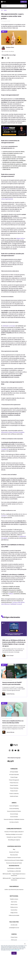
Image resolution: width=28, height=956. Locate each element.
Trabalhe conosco (14, 899)
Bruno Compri (10, 655)
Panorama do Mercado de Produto (14, 863)
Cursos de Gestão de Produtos (14, 811)
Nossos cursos (14, 904)
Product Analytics (14, 785)
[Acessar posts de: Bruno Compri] (3, 655)
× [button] (25, 943)
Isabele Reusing (10, 693)
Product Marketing (14, 788)
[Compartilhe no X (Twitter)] (5, 58)
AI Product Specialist (14, 774)
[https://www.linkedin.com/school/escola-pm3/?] (12, 750)
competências (5, 449)
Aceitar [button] (14, 953)
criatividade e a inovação (8, 326)
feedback (10, 593)
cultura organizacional (7, 199)
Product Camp (14, 937)
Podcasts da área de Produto (14, 857)
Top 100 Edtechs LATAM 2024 (14, 868)
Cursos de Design (14, 814)
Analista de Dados (14, 796)
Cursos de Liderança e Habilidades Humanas (14, 819)
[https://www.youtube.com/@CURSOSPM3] (15, 750)
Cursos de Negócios (14, 805)
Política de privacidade (14, 915)
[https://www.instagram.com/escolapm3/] (9, 750)
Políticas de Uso (14, 907)
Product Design (14, 777)
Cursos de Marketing (14, 808)
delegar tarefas (20, 238)
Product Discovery (14, 782)
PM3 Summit (14, 940)
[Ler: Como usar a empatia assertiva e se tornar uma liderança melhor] (14, 709)
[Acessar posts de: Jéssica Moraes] (3, 732)
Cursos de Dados (14, 816)
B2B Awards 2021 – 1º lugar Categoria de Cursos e (14, 878)
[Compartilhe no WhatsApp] (8, 58)
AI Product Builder (14, 771)
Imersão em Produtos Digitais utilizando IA (14, 831)
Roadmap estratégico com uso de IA (14, 834)
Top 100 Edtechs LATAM (12, 871)
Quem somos (14, 901)
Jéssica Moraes (10, 732)
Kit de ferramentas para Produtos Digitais (14, 860)
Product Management (14, 780)
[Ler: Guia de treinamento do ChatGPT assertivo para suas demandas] (14, 671)
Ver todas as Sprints (14, 822)
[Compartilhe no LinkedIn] (2, 58)
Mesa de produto (14, 854)
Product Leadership (14, 793)
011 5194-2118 (14, 925)
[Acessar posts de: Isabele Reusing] (3, 693)
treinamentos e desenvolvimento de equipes (12, 432)
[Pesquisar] (25, 6)
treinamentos (14, 880)
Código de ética (14, 912)
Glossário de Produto (14, 852)
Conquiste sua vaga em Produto (14, 837)
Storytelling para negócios (14, 839)
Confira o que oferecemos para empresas (14, 889)
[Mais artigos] (3, 48)
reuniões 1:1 (4, 515)
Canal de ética (14, 910)
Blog (14, 849)
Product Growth (14, 790)
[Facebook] (18, 751)
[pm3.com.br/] (14, 745)
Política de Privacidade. (15, 950)
